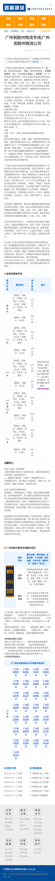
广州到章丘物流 (26, 696)
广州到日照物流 (36, 719)
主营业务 (9, 812)
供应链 (22, 825)
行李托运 (23, 853)
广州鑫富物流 (45, 31)
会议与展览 (24, 829)
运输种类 (23, 842)
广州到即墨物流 (46, 672)
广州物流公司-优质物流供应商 (14, 869)
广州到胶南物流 (26, 672)
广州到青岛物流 (46, 719)
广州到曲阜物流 (16, 696)
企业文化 (9, 849)
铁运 (20, 18)
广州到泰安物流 (26, 719)
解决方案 (23, 812)
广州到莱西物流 (16, 672)
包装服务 (38, 826)
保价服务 (38, 829)
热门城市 (9, 822)
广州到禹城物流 (36, 696)
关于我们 (38, 849)
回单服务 (38, 833)
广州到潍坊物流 (46, 708)
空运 (32, 18)
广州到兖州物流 (46, 684)
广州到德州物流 (46, 743)
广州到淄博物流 (16, 708)
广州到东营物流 (36, 743)
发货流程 (38, 822)
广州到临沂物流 (16, 731)
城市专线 (9, 819)
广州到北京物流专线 (26, 872)
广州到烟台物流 (36, 708)
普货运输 (23, 849)
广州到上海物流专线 (10, 872)
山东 (23, 31)
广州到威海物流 (16, 719)
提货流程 (38, 819)
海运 (43, 18)
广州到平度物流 (36, 672)
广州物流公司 (39, 872)
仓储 (20, 25)
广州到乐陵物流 (46, 696)
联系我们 (38, 842)
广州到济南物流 (16, 743)
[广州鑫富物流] (14, 8)
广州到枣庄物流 (26, 708)
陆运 (8, 18)
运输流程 (9, 860)
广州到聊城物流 (26, 731)
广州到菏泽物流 (26, 743)
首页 (6, 31)
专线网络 (14, 31)
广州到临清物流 (26, 684)
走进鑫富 (9, 842)
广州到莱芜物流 (36, 731)
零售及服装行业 (24, 820)
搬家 (8, 25)
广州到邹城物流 (36, 684)
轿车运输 (23, 856)
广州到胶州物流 (16, 684)
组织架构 (9, 853)
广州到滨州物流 (16, 755)
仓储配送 (9, 829)
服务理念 (9, 856)
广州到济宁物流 (46, 731)
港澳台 (8, 826)
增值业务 (38, 812)
